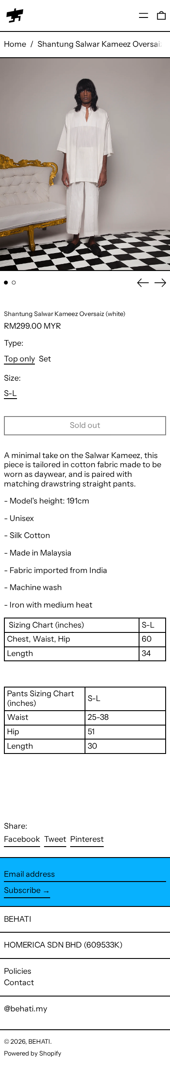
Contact (19, 982)
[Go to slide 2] (14, 283)
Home (15, 44)
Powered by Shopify (32, 1053)
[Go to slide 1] (6, 283)
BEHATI (17, 919)
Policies (17, 971)
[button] (161, 15)
